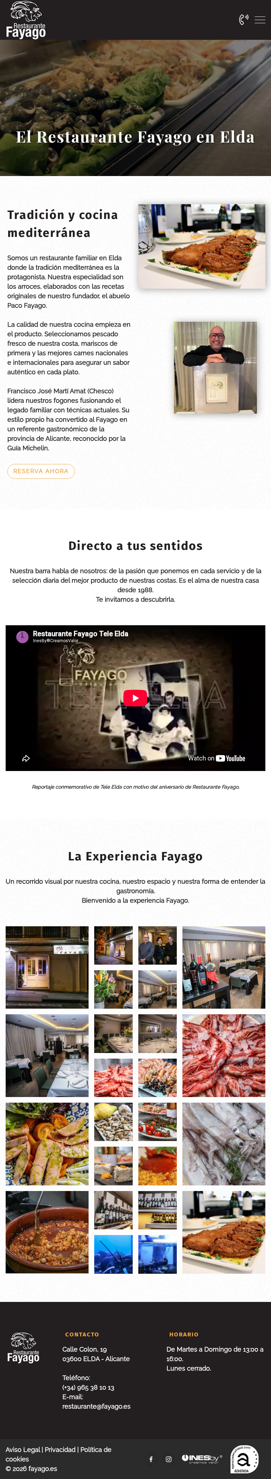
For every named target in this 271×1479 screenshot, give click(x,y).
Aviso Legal (23, 1449)
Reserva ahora (41, 471)
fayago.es (43, 1468)
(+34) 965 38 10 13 (88, 1387)
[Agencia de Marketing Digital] (202, 1459)
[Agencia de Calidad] (244, 1459)
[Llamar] (244, 19)
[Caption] (113, 945)
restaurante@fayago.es (96, 1406)
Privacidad (60, 1449)
